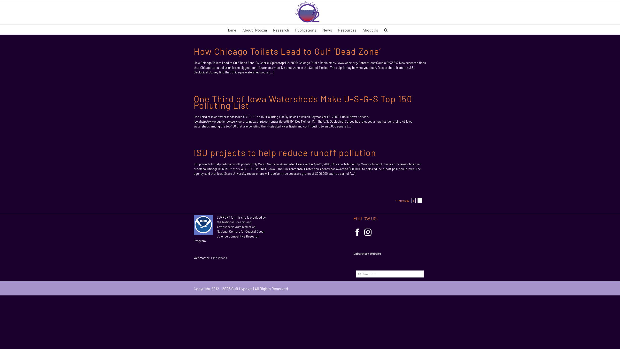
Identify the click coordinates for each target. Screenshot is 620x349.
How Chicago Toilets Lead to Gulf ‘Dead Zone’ (287, 51)
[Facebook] (357, 232)
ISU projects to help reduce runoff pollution (285, 152)
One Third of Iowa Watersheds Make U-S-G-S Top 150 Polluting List (303, 102)
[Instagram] (368, 232)
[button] (386, 29)
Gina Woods (219, 258)
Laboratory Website (367, 253)
